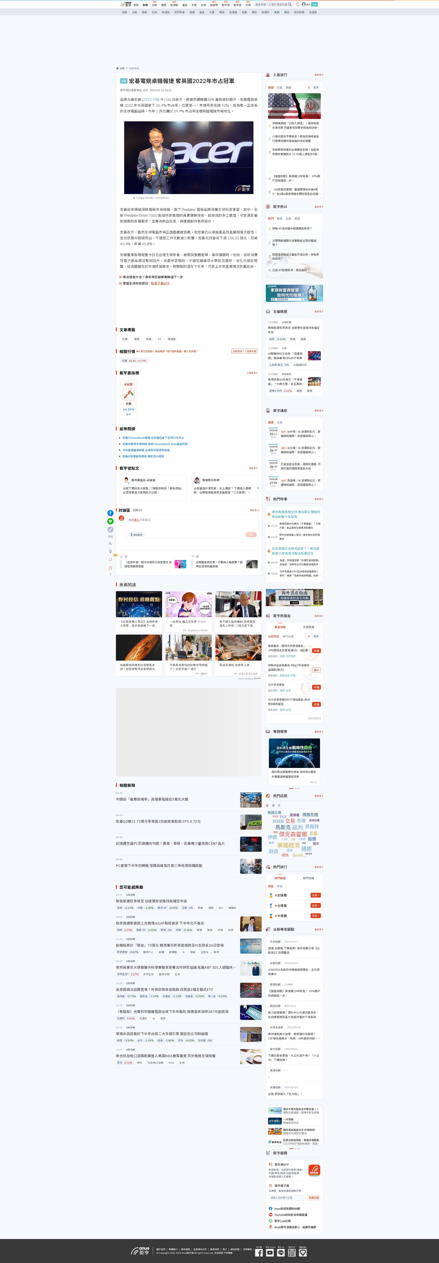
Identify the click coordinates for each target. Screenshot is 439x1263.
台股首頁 (237, 351)
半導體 (282, 915)
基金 (184, 5)
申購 (316, 651)
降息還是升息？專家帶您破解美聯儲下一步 (153, 277)
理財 (254, 12)
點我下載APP (160, 283)
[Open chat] (110, 568)
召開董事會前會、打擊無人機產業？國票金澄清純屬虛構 (219, 564)
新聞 (145, 5)
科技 (154, 12)
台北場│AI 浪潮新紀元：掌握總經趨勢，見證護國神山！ (301, 450)
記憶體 (282, 895)
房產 (244, 12)
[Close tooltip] (139, 568)
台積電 (282, 905)
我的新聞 (299, 12)
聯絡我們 (214, 1249)
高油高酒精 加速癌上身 (235, 665)
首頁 (136, 5)
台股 (154, 5)
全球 (203, 5)
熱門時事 (179, 12)
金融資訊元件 (200, 1249)
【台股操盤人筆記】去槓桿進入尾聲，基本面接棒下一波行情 (139, 624)
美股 (163, 5)
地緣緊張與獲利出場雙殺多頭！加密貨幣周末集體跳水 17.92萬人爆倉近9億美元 (137, 667)
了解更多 (251, 373)
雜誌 (286, 12)
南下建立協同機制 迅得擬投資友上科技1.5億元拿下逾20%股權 (237, 624)
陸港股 (174, 5)
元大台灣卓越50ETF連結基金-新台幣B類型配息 (289, 701)
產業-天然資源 (287, 656)
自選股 (313, 12)
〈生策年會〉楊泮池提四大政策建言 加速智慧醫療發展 (148, 564)
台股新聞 (134, 68)
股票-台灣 (285, 690)
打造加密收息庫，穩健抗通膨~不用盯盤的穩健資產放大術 (301, 466)
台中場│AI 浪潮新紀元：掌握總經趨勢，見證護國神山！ (301, 433)
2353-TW (150, 99)
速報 (192, 12)
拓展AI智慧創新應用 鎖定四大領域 (143, 456)
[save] (110, 560)
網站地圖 (234, 1249)
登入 (308, 4)
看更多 (252, 468)
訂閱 (248, 5)
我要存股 (251, 351)
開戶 (316, 670)
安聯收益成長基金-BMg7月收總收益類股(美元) (288, 667)
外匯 (194, 5)
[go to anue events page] (298, 4)
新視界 (265, 12)
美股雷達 (286, 374)
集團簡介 (173, 1249)
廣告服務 (185, 1249)
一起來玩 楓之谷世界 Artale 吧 (188, 623)
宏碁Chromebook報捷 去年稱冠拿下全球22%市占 (153, 438)
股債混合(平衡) (288, 675)
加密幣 (214, 5)
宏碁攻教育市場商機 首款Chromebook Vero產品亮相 (155, 444)
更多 (316, 87)
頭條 (124, 12)
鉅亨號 (237, 5)
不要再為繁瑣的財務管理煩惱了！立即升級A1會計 (189, 667)
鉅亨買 (226, 5)
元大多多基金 (276, 684)
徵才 (225, 1249)
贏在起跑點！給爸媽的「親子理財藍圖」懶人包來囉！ (169, 351)
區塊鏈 (233, 12)
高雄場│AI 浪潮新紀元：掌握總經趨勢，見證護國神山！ (301, 482)
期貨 (221, 12)
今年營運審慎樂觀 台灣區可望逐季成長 (146, 450)
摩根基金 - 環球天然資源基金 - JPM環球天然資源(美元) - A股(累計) (288, 648)
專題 (276, 12)
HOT (283, 431)
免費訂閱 (314, 1197)
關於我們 (160, 1249)
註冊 (314, 4)
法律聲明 (247, 1249)
